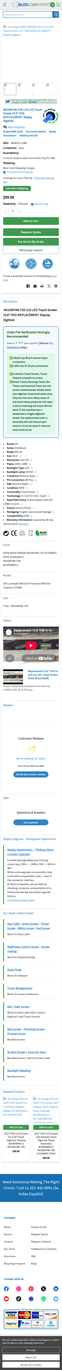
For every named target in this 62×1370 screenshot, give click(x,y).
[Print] (42, 286)
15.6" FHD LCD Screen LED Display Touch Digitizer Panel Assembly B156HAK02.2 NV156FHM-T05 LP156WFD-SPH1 (46, 1143)
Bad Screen (14, 1029)
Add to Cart (16, 1127)
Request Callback (41, 1241)
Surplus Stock (38, 1227)
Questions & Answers (31, 812)
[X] (49, 286)
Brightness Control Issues (23, 947)
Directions (10, 1256)
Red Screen (43, 928)
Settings (31, 1350)
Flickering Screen (33, 1029)
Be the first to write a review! (31, 774)
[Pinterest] (56, 286)
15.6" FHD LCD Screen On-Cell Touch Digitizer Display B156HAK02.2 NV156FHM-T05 (16, 1140)
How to (8, 1234)
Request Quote (39, 1234)
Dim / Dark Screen (18, 1007)
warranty (23, 523)
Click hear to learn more (21, 900)
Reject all (31, 1357)
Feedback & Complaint (44, 1249)
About (7, 1227)
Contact (8, 1241)
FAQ (33, 1256)
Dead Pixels (14, 970)
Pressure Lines (16, 1033)
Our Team (9, 1249)
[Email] (35, 286)
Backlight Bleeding (19, 1070)
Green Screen (30, 924)
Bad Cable (13, 924)
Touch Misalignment (19, 988)
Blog (34, 1263)
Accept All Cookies (31, 1364)
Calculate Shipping (17, 188)
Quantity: (25, 204)
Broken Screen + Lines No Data (26, 1052)
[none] (31, 53)
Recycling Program (14, 1263)
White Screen (26, 928)
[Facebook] (28, 286)
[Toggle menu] (4, 4)
